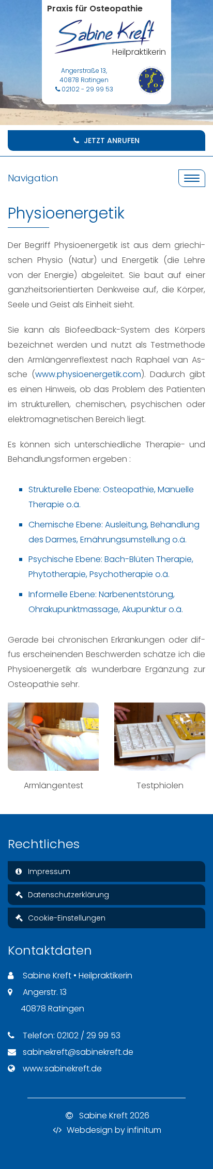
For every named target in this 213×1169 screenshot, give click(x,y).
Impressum (48, 871)
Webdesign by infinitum (113, 1130)
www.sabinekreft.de (62, 1068)
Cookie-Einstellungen (65, 918)
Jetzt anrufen (111, 140)
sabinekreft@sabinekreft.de (78, 1052)
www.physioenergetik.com (88, 374)
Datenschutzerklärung (67, 895)
